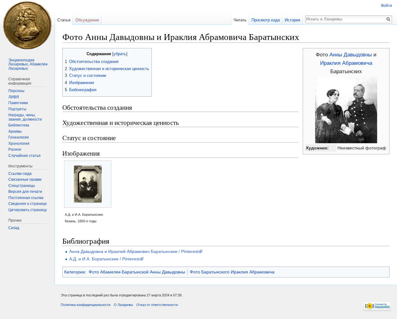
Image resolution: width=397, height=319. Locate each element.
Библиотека (18, 125)
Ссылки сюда (20, 173)
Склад (13, 228)
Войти (386, 5)
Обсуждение (87, 20)
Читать (240, 20)
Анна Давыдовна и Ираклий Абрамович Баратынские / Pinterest (133, 251)
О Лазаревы (123, 305)
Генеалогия (18, 137)
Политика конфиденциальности (85, 305)
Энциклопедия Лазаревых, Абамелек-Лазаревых (28, 64)
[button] (68, 53)
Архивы (15, 131)
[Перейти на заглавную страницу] (27, 25)
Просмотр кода (266, 20)
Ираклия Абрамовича (346, 63)
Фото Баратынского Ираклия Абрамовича (232, 271)
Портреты (17, 109)
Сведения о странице (27, 204)
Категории (74, 271)
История (292, 20)
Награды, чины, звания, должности (25, 117)
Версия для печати (25, 191)
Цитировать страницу (27, 210)
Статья (63, 20)
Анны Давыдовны (350, 55)
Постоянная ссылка (25, 198)
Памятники (18, 103)
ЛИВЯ (13, 97)
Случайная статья (24, 155)
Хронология (18, 143)
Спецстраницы (21, 186)
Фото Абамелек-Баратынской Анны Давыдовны (137, 271)
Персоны (16, 91)
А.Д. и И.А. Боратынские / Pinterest (104, 258)
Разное (14, 149)
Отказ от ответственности (157, 305)
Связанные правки (25, 179)
